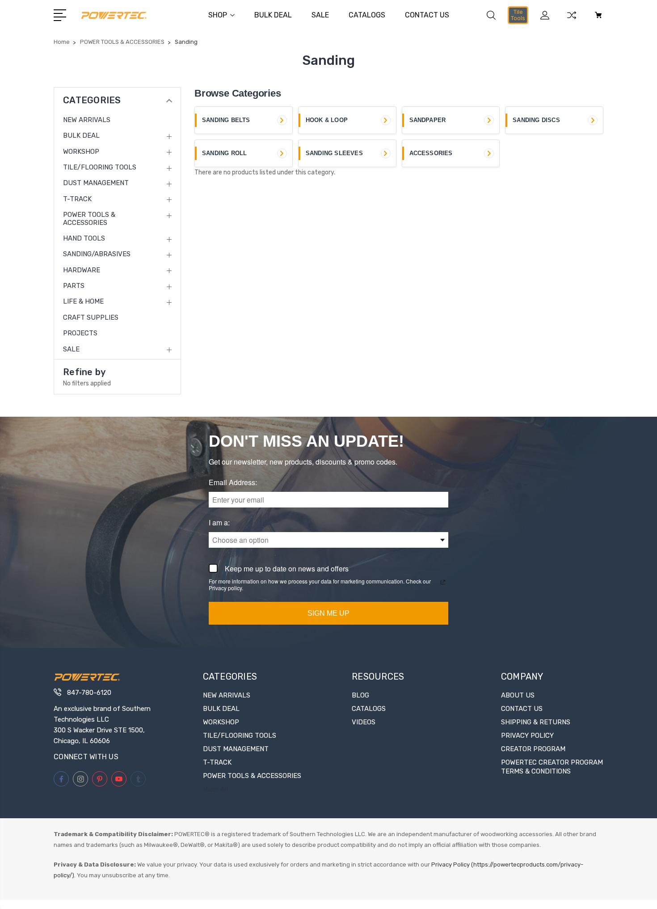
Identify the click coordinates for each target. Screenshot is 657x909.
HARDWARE (81, 270)
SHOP (217, 15)
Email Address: (233, 482)
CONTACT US (427, 15)
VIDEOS (363, 722)
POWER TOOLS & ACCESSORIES (89, 219)
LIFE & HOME (83, 301)
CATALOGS (367, 15)
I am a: (219, 523)
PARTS (73, 286)
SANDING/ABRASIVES (97, 254)
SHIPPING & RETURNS (535, 722)
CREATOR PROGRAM (533, 749)
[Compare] (572, 20)
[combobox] (328, 540)
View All (215, 789)
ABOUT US (518, 695)
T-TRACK (77, 199)
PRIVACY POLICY (527, 735)
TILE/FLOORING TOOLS (99, 167)
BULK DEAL (273, 15)
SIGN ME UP (328, 613)
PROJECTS (80, 333)
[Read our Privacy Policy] (443, 582)
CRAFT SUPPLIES (90, 317)
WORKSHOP (81, 152)
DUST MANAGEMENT (96, 183)
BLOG (360, 695)
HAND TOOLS (84, 238)
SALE (320, 15)
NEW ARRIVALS (86, 120)
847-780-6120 (89, 693)
